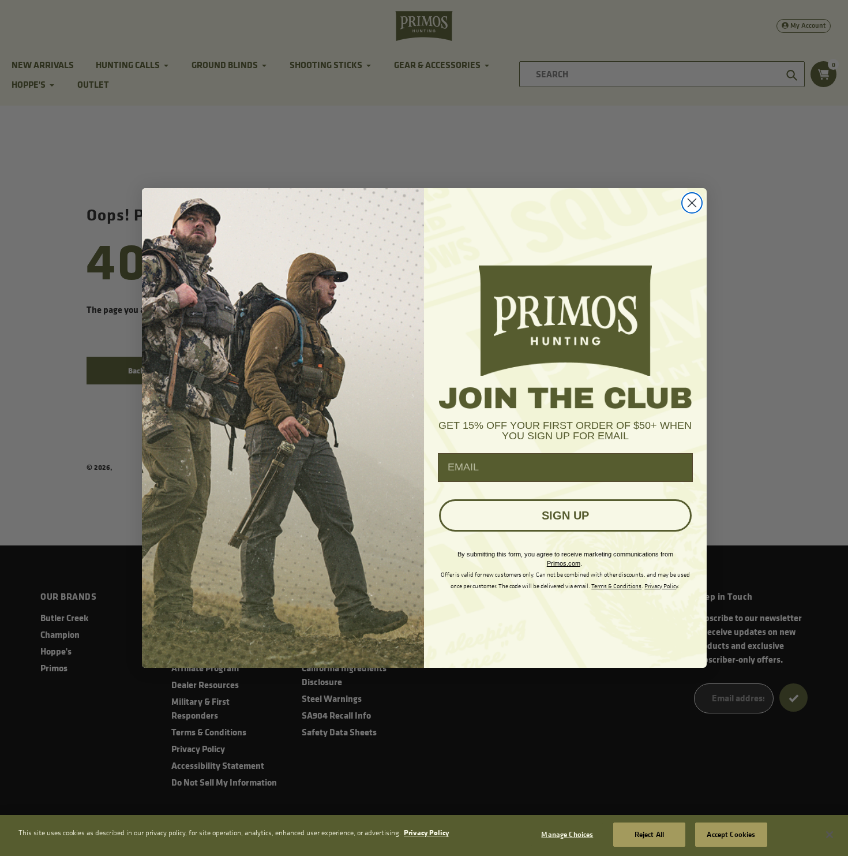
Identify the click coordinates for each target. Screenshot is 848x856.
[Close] (829, 834)
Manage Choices (567, 834)
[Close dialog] (692, 203)
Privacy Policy (426, 832)
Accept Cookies (731, 834)
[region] (424, 835)
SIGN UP (565, 515)
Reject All (649, 834)
